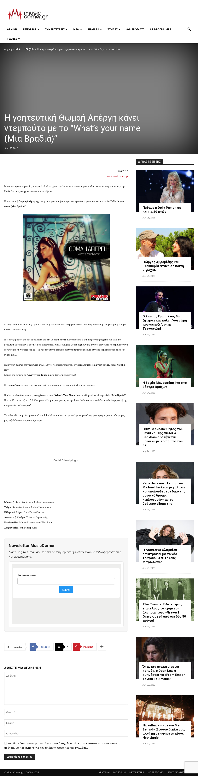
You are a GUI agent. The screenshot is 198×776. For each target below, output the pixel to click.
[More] (102, 647)
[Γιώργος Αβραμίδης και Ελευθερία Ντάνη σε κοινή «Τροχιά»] (165, 249)
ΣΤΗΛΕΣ (113, 29)
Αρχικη (12, 29)
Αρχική (8, 49)
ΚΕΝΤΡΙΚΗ (104, 772)
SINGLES (93, 29)
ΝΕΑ (76, 29)
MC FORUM (119, 772)
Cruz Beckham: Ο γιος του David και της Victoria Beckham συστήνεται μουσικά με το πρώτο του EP (163, 437)
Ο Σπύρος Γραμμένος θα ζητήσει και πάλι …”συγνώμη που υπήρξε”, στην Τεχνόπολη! (165, 322)
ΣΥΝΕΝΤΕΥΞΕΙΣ (55, 29)
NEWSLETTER (136, 772)
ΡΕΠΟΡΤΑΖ (29, 29)
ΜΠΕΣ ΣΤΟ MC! (156, 772)
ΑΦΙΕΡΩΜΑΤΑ (135, 29)
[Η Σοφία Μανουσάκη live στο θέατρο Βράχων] (165, 366)
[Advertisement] (123, 14)
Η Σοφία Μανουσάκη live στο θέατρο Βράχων (165, 385)
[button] (189, 30)
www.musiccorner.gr (117, 176)
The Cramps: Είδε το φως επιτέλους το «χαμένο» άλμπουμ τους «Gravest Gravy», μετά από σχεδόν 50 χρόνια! (164, 612)
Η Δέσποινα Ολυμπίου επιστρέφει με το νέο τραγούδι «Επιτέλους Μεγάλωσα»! (160, 556)
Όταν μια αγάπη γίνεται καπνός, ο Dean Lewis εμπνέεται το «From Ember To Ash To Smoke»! (164, 673)
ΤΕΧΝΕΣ (12, 38)
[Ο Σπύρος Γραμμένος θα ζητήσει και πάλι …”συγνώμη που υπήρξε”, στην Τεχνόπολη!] (165, 307)
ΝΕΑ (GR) (29, 49)
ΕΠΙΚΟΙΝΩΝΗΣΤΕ (177, 772)
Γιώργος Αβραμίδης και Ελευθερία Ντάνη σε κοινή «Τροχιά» (163, 266)
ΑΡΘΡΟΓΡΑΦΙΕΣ (160, 29)
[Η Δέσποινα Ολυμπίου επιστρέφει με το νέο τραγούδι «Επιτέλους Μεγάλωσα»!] (165, 541)
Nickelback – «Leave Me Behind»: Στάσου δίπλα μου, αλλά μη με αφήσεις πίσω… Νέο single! (164, 731)
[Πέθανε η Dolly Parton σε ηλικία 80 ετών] (165, 191)
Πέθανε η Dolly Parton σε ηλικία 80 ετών (162, 210)
